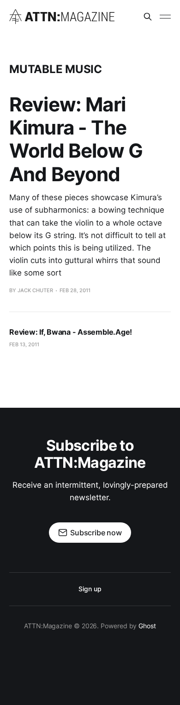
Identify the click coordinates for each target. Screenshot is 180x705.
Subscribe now (96, 532)
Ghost (147, 626)
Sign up (89, 589)
